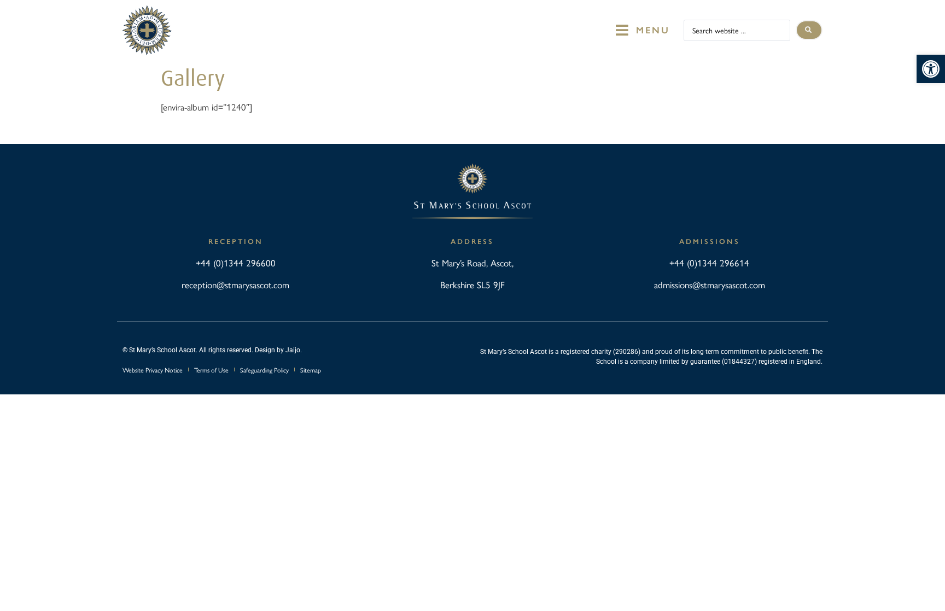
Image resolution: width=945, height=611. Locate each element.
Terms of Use (211, 370)
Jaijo (292, 350)
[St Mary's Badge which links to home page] (147, 30)
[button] (931, 69)
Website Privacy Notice (152, 370)
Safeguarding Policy (264, 370)
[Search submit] (809, 30)
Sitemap (310, 370)
